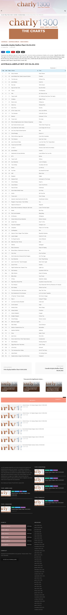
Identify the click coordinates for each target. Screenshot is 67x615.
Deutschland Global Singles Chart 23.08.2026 (33, 429)
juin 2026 (36, 529)
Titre (40, 70)
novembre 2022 (38, 546)
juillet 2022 (37, 555)
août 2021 (36, 578)
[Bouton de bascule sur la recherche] (65, 11)
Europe (51, 470)
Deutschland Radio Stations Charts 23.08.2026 (33, 445)
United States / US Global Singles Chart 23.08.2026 (34, 405)
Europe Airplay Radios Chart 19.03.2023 (54, 488)
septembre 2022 (38, 550)
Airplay (48, 383)
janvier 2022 (37, 567)
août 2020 (36, 603)
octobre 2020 (37, 599)
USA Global (24, 491)
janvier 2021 (37, 593)
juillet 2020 (37, 605)
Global (13, 491)
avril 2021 (36, 586)
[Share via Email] (18, 52)
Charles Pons (5, 47)
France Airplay (31, 383)
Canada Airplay (9, 383)
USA (21, 491)
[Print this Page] (23, 52)
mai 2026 (36, 531)
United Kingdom (54, 385)
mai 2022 (36, 559)
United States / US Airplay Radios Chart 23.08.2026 (34, 421)
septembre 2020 (38, 601)
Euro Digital (47, 478)
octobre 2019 (37, 609)
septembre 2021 (38, 576)
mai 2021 (36, 584)
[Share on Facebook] (3, 52)
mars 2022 (37, 563)
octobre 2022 (37, 548)
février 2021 (37, 590)
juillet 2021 (37, 580)
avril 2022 (36, 561)
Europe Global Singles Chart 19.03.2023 (54, 472)
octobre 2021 (37, 574)
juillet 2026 (37, 527)
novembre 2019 (38, 607)
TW (3, 70)
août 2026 (36, 525)
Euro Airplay (47, 486)
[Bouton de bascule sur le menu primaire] (1, 10)
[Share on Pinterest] (13, 52)
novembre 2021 (38, 571)
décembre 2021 (38, 569)
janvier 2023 (37, 542)
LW (6, 70)
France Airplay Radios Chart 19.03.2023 (54, 502)
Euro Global (47, 470)
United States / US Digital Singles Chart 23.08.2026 (34, 413)
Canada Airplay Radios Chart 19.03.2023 (20, 509)
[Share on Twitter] (8, 52)
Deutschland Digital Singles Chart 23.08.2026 (33, 437)
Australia (4, 41)
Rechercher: (53, 68)
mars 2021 (37, 588)
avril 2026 (36, 534)
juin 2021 (36, 582)
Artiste (13, 70)
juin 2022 (36, 557)
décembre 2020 (38, 595)
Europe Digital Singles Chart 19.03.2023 (54, 480)
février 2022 (37, 565)
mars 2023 (37, 538)
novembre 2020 (38, 597)
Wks (9, 70)
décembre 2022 (38, 544)
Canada (3, 383)
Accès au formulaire (10, 559)
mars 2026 (37, 536)
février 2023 (37, 540)
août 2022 (36, 553)
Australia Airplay (14, 41)
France (25, 383)
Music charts (24, 41)
